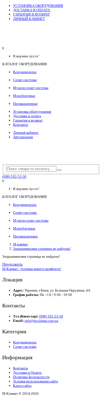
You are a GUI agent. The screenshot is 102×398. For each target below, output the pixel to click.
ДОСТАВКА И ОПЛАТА (31, 10)
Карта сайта (22, 386)
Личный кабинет (26, 132)
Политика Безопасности (31, 377)
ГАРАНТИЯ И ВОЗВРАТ (31, 14)
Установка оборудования (32, 111)
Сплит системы (24, 346)
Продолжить (12, 264)
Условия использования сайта (35, 381)
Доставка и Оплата (27, 372)
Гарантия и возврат (28, 120)
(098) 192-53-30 (14, 176)
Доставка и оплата (27, 116)
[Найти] (59, 170)
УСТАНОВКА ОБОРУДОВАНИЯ (38, 6)
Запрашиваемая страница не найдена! (42, 248)
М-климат (20, 244)
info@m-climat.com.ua (41, 321)
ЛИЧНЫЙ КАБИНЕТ (29, 19)
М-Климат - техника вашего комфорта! (31, 269)
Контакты (20, 125)
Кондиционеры (24, 342)
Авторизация (23, 137)
